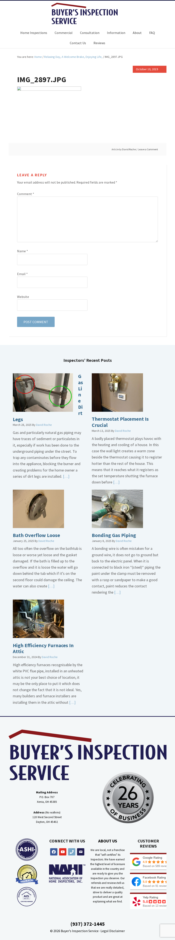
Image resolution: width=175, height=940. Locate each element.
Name (22, 251)
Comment (25, 194)
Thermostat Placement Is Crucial (120, 422)
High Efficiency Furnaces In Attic (43, 648)
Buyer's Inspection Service (87, 13)
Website (23, 297)
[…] (65, 476)
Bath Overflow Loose (36, 535)
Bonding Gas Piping (114, 535)
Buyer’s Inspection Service (80, 931)
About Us (107, 841)
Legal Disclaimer (113, 931)
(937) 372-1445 (87, 924)
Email (22, 274)
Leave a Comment (148, 149)
